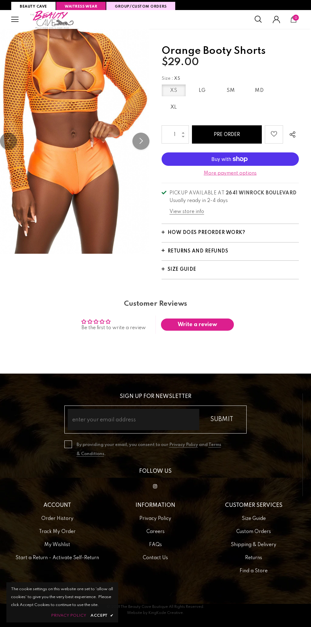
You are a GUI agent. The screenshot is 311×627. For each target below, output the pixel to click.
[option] (74, 141)
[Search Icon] (258, 19)
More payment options (230, 173)
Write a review (197, 324)
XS (173, 90)
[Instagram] (155, 486)
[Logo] (52, 19)
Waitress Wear (81, 7)
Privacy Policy (183, 445)
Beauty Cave (33, 7)
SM (231, 90)
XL (173, 107)
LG (202, 90)
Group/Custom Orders (140, 7)
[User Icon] (276, 19)
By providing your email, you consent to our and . (149, 449)
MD (259, 90)
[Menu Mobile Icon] (15, 19)
